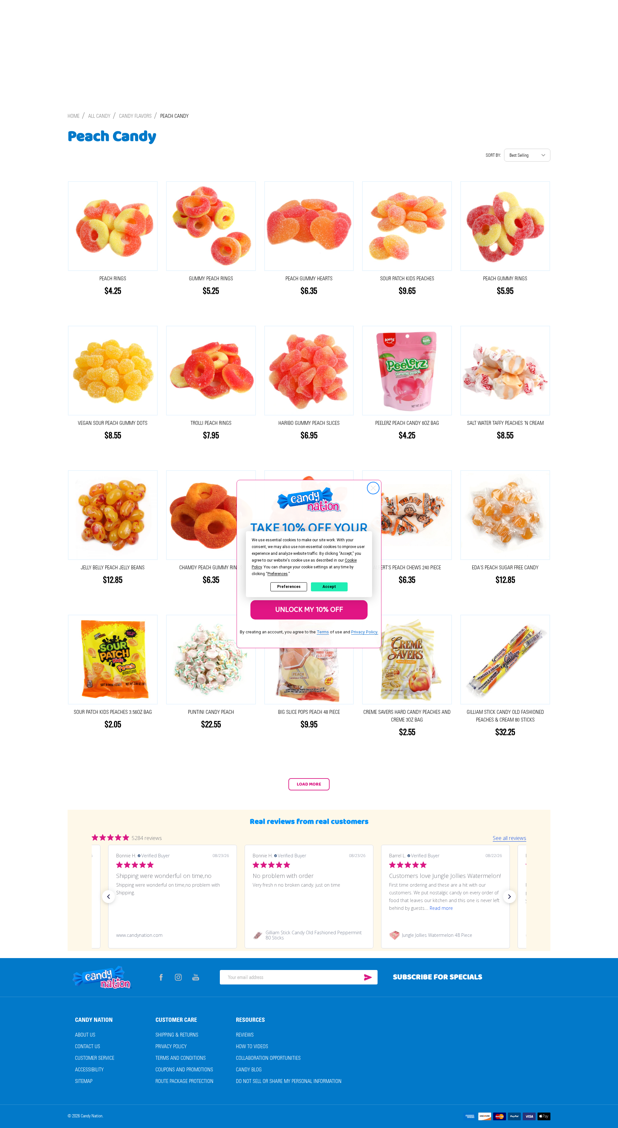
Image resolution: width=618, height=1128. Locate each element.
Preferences (289, 586)
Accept (329, 586)
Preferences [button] (277, 574)
